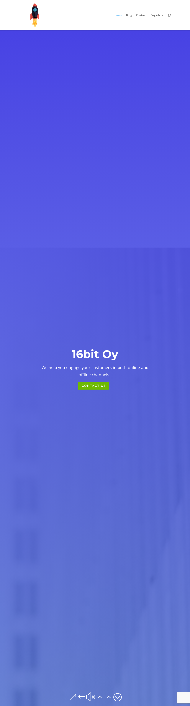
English (155, 15)
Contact (141, 15)
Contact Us (94, 386)
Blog (129, 15)
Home (118, 15)
